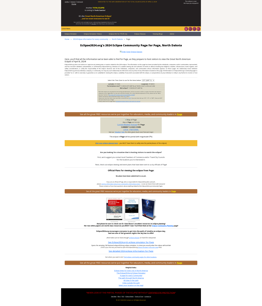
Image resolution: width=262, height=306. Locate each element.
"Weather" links (120, 132)
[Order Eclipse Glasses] (190, 29)
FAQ (123, 296)
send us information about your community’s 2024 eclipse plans (120, 184)
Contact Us (148, 296)
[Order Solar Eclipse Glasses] (131, 51)
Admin (172, 34)
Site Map (113, 296)
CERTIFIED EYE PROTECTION (161, 292)
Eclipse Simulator (71, 34)
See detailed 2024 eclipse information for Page (131, 251)
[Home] (186, 29)
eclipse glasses (134, 238)
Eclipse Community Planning (162, 226)
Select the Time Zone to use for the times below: (124, 80)
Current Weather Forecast (127, 125)
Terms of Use (139, 296)
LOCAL (125, 129)
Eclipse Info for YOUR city (118, 34)
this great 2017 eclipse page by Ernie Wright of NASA (121, 95)
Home (74, 4)
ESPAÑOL (67, 2)
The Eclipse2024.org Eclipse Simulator (131, 273)
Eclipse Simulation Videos (93, 34)
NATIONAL (134, 129)
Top (257, 301)
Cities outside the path (131, 283)
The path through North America (131, 278)
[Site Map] (194, 29)
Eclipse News (129, 296)
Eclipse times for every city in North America (131, 271)
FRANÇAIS (73, 2)
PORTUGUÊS (80, 2)
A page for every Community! (131, 275)
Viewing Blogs (158, 34)
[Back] (198, 29)
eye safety (94, 24)
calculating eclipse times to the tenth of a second (128, 101)
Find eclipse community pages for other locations (140, 257)
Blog (119, 296)
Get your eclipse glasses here (107, 143)
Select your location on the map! (131, 285)
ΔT (125, 96)
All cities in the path (131, 280)
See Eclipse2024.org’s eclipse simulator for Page (131, 242)
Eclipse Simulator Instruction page (148, 247)
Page (179, 114)
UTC (130, 98)
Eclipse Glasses (140, 34)
